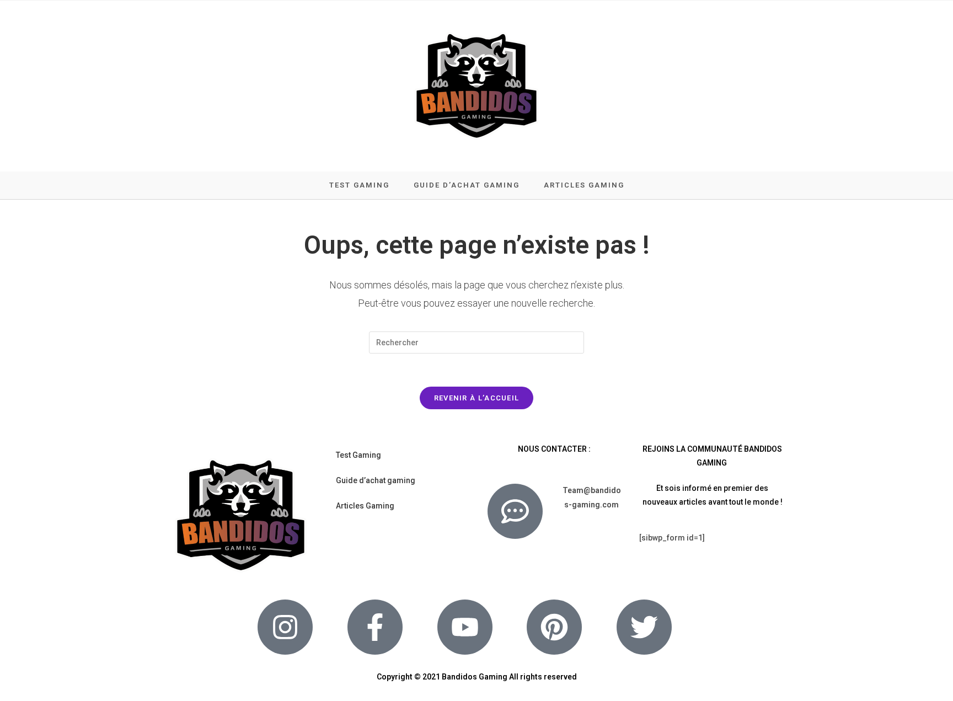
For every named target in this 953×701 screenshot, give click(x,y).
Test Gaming (358, 455)
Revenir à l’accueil (477, 398)
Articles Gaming (365, 505)
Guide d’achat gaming (375, 480)
